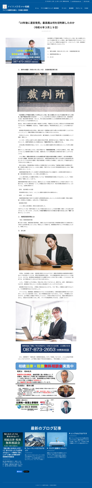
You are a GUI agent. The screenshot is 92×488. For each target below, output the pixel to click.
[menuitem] (37, 8)
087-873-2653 (86, 1)
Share (20, 471)
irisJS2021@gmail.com (76, 1)
